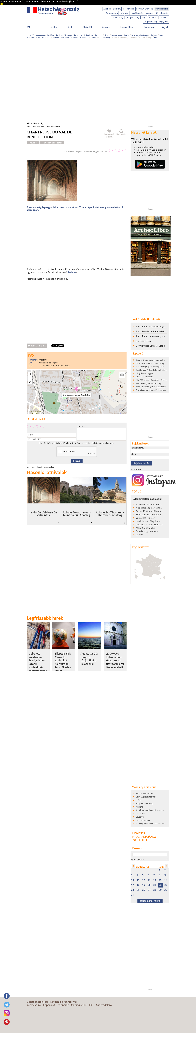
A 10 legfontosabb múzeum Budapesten (153, 823)
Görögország (112, 13)
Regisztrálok (136, 469)
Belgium (117, 8)
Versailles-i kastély (145, 518)
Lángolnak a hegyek (144, 373)
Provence (74, 38)
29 (160, 890)
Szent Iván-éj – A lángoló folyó (149, 383)
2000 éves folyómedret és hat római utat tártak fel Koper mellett (115, 660)
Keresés (106, 27)
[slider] (117, 150)
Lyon (161, 35)
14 (154, 880)
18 (138, 885)
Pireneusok (65, 38)
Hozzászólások (127, 27)
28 (154, 890)
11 (138, 880)
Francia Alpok (116, 35)
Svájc (143, 17)
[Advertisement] (76, 240)
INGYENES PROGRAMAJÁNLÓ (144, 835)
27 (149, 890)
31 (132, 895)
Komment (81, 426)
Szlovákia (153, 17)
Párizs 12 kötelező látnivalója (149, 511)
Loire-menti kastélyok (139, 35)
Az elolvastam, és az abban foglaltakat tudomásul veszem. (77, 443)
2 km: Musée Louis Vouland (150, 345)
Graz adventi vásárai (144, 376)
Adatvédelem (104, 1005)
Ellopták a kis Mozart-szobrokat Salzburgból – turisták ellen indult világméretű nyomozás (63, 665)
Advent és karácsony (120, 38)
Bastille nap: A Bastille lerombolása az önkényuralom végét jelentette (166, 370)
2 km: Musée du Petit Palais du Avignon (156, 331)
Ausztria (107, 8)
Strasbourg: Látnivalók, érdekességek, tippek (149, 531)
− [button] (30, 377)
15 (160, 880)
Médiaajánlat (79, 1005)
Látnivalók (87, 27)
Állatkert (142, 38)
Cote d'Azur (88, 35)
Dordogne (98, 35)
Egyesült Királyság (144, 8)
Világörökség (105, 38)
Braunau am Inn (143, 820)
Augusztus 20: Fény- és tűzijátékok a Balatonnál (89, 658)
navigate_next (167, 858)
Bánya (149, 38)
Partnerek (63, 1005)
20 (149, 885)
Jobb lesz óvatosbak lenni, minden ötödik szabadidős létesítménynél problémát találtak (38, 665)
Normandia (46, 38)
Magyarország (150, 21)
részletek (71, 272)
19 (143, 885)
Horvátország (137, 13)
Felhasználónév (137, 447)
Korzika (126, 35)
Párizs (29, 35)
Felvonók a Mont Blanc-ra (149, 524)
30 (165, 890)
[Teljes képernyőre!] (30, 382)
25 (138, 890)
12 (143, 880)
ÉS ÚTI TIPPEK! (141, 840)
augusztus (142, 866)
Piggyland (163, 21)
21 (154, 885)
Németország (162, 13)
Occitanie (46, 126)
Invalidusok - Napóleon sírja (149, 521)
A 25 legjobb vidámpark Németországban (154, 810)
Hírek (69, 27)
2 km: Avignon (143, 340)
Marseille (30, 38)
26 (143, 890)
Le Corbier (140, 813)
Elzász (107, 35)
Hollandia (124, 13)
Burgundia (78, 35)
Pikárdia (56, 38)
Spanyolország (132, 17)
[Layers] (122, 375)
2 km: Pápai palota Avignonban (152, 336)
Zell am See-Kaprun (144, 793)
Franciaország (161, 8)
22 (160, 885)
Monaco (149, 13)
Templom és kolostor (52, 142)
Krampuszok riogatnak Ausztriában (151, 386)
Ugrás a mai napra (150, 901)
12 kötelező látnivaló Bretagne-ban (149, 504)
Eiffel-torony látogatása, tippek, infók (149, 514)
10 (132, 880)
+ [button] (30, 373)
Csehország (128, 8)
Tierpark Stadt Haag (144, 803)
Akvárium (133, 38)
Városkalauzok (39, 35)
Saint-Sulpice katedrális (146, 797)
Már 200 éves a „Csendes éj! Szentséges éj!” (155, 380)
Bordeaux (59, 35)
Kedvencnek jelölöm (38, 346)
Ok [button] (1, 4)
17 (132, 885)
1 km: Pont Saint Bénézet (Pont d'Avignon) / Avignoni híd (165, 326)
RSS (91, 1005)
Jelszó (133, 454)
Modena (139, 807)
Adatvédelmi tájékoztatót (55, 443)
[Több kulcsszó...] (155, 37)
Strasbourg (84, 38)
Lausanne (140, 817)
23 (165, 885)
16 (165, 880)
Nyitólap (53, 27)
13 (149, 880)
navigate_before (133, 866)
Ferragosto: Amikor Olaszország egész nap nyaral (157, 363)
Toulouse (94, 38)
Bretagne (68, 35)
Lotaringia (153, 35)
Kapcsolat (149, 27)
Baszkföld (50, 35)
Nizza (38, 38)
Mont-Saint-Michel (145, 528)
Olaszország (117, 17)
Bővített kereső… (138, 859)
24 (132, 890)
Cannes (139, 534)
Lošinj (138, 800)
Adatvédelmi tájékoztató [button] (66, 1)
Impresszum (34, 1005)
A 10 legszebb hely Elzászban (149, 508)
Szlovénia (163, 17)
